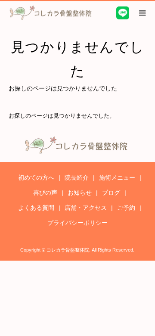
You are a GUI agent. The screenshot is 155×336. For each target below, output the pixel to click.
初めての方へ (36, 177)
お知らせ (80, 192)
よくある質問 (36, 207)
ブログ (111, 192)
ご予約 (126, 207)
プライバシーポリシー (77, 222)
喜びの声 (45, 192)
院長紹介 (77, 177)
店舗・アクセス (86, 207)
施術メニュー (117, 177)
